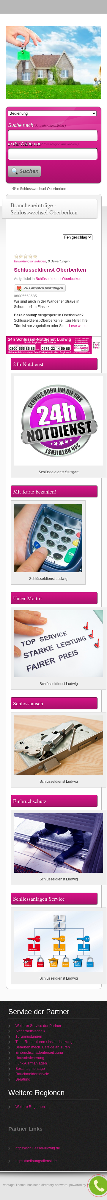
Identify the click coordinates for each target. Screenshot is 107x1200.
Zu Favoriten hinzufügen (43, 288)
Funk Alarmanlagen (31, 1063)
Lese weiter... (79, 326)
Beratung (22, 1079)
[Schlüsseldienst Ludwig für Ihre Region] (14, 189)
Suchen (29, 171)
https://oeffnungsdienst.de (36, 1161)
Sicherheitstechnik (30, 1031)
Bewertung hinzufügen (30, 261)
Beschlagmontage (30, 1069)
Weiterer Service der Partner (38, 1026)
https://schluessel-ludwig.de (37, 1148)
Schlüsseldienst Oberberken (50, 270)
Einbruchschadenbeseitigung (39, 1052)
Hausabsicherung (29, 1058)
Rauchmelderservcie (32, 1074)
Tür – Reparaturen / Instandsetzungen (46, 1042)
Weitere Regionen (30, 1107)
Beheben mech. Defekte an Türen (42, 1047)
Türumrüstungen (28, 1036)
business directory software (47, 1185)
